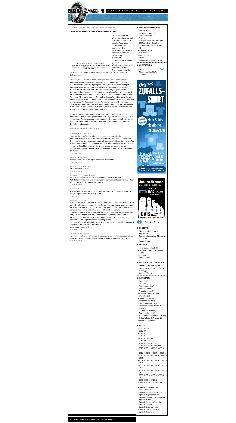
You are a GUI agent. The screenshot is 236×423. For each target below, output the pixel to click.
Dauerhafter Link (85, 128)
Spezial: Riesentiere (146, 412)
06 (154, 348)
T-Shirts (142, 38)
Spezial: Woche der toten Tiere (150, 392)
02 (145, 328)
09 (147, 341)
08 (147, 333)
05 (149, 343)
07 (149, 328)
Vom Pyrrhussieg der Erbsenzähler (93, 31)
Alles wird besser (145, 291)
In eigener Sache (145, 50)
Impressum (143, 31)
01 (145, 336)
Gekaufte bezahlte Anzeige (149, 318)
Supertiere (143, 289)
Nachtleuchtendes (146, 286)
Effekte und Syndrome (147, 320)
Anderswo (143, 284)
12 (149, 341)
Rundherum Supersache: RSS (150, 60)
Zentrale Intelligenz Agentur (82, 419)
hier (93, 177)
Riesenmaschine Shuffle (148, 72)
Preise (141, 58)
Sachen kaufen (144, 301)
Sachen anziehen (145, 303)
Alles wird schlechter (146, 293)
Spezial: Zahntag (145, 405)
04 (147, 328)
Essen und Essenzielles (148, 306)
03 (149, 338)
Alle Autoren (143, 75)
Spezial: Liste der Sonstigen (149, 409)
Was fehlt (142, 296)
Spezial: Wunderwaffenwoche (150, 402)
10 (163, 348)
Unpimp (85, 95)
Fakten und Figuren (146, 298)
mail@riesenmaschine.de (105, 419)
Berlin (141, 281)
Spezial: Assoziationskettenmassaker (153, 397)
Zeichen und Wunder (147, 311)
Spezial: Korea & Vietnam (148, 407)
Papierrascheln (145, 313)
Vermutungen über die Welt (149, 316)
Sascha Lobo (74, 128)
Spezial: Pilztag (145, 400)
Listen (141, 308)
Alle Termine (143, 53)
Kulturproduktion (145, 55)
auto (94, 95)
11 (156, 338)
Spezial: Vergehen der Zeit (149, 395)
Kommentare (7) (97, 128)
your (90, 95)
